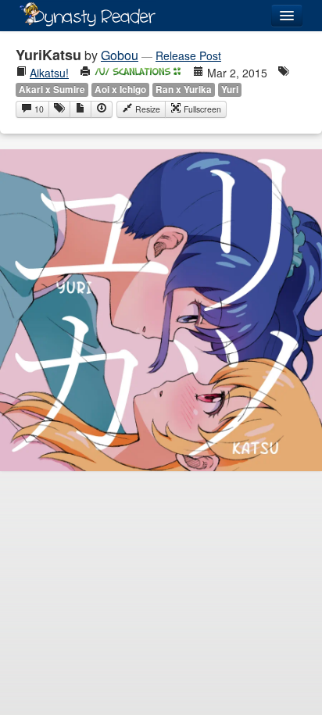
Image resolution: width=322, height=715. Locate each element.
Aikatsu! (49, 72)
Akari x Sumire (52, 89)
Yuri (229, 89)
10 (38, 109)
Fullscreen (201, 109)
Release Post (188, 55)
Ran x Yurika (184, 89)
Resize (146, 109)
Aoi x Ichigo (120, 89)
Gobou (119, 55)
